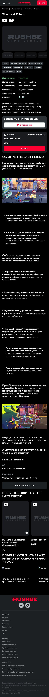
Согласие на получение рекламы (14, 675)
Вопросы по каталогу (10, 651)
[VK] (21, 605)
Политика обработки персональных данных (18, 672)
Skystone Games (26, 89)
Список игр (16, 9)
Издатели (5, 624)
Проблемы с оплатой (9, 648)
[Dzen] (27, 605)
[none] (8, 3)
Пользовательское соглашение (13, 666)
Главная (5, 9)
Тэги (3, 633)
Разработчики (7, 627)
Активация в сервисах (10, 657)
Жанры (4, 630)
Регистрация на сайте (10, 654)
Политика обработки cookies (12, 669)
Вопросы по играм (9, 645)
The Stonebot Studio (27, 85)
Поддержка (6, 641)
